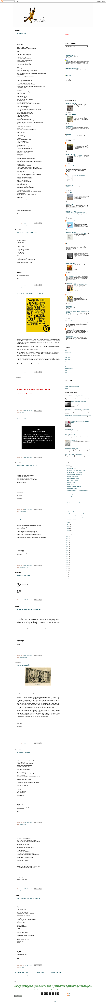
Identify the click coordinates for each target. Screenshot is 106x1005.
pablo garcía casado (24, 567)
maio (68, 526)
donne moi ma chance (71, 165)
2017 (67, 552)
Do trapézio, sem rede (71, 243)
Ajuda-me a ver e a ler (71, 103)
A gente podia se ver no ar (72, 320)
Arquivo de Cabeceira (71, 192)
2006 (67, 574)
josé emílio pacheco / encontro (73, 496)
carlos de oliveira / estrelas (72, 498)
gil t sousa (71, 993)
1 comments (29, 284)
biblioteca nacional (68, 382)
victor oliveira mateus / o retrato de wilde (75, 500)
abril (68, 528)
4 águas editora (68, 352)
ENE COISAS (69, 306)
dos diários (68, 61)
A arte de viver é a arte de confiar (80, 233)
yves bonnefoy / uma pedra (72, 494)
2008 (67, 570)
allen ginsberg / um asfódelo (72, 509)
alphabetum (67, 353)
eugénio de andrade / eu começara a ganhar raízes (77, 513)
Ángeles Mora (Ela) (77, 144)
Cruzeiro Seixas (69, 307)
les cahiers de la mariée (71, 211)
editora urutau (67, 366)
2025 (67, 536)
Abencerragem (69, 126)
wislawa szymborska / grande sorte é (74, 474)
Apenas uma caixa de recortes (72, 294)
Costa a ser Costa (69, 127)
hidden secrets (74, 440)
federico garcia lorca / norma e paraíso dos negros (77, 515)
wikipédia (66, 388)
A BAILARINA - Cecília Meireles (80, 175)
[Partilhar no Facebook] (40, 223)
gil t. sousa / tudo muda (23, 575)
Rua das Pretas (69, 142)
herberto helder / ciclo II (69, 429)
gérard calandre (23, 890)
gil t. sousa (22, 412)
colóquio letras (67, 384)
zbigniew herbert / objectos (72, 480)
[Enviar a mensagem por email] (35, 223)
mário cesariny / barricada (70, 434)
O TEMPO (68, 186)
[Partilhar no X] (38, 223)
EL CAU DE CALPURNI (71, 114)
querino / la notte (21, 33)
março (68, 530)
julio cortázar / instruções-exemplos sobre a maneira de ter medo (78, 415)
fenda (66, 370)
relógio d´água (67, 375)
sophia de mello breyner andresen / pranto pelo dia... (77, 490)
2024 (67, 538)
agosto (68, 466)
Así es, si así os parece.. (71, 329)
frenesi (66, 372)
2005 (67, 576)
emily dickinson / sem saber (72, 507)
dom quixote (67, 363)
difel (65, 361)
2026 (67, 465)
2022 (67, 542)
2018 (67, 550)
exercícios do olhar (70, 55)
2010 (67, 566)
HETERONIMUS (69, 336)
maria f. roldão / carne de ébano (73, 503)
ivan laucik (22, 967)
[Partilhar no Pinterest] (41, 223)
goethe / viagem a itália (23, 665)
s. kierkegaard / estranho (72, 488)
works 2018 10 (69, 56)
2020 (67, 546)
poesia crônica (69, 174)
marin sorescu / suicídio (23, 752)
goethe (21, 745)
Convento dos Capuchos (71, 337)
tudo (67, 60)
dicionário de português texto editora (72, 386)
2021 (67, 544)
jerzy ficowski (22, 286)
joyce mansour (23, 511)
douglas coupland (23, 657)
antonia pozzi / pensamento (72, 476)
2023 (67, 540)
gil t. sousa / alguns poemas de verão (74, 492)
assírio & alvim (67, 357)
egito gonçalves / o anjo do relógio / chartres (73, 454)
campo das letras (68, 359)
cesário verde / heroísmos (72, 519)
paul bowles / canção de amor (73, 478)
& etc (66, 350)
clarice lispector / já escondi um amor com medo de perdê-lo (77, 409)
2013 (67, 560)
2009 (67, 568)
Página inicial (40, 972)
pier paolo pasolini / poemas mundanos (74, 472)
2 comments (29, 655)
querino (27, 224)
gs (69, 995)
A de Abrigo (76, 193)
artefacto (66, 355)
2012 (67, 562)
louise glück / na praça (71, 468)
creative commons (26, 998)
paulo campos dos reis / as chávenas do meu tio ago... (78, 505)
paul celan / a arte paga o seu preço (74, 486)
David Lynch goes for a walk (71, 276)
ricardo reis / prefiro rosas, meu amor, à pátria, (74, 395)
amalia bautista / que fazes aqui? (71, 448)
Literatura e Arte (69, 185)
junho (68, 524)
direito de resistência (23, 419)
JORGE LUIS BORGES (78, 155)
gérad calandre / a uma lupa (25, 832)
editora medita (67, 364)
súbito (67, 252)
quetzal (66, 374)
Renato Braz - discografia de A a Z (80, 284)
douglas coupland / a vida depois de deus (29, 609)
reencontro (68, 69)
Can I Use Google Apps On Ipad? (73, 313)
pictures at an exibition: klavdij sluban (78, 401)
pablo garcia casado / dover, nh (26, 519)
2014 (67, 558)
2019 (67, 548)
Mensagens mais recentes (22, 972)
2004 (67, 577)
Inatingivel (68, 134)
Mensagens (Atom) (24, 975)
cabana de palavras (70, 263)
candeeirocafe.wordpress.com (22, 212)
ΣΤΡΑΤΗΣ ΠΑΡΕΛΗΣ (70, 154)
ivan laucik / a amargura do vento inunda (28, 898)
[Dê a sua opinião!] (36, 223)
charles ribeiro (23, 224)
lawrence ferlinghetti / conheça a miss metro (76, 470)
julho (68, 522)
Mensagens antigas (56, 972)
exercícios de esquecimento (72, 68)
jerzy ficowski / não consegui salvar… (28, 232)
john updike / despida (71, 482)
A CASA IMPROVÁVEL (71, 232)
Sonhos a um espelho (71, 220)
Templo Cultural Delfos (71, 283)
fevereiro (69, 532)
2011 (67, 564)
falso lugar (22, 601)
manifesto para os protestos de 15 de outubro (30, 293)
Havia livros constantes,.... (71, 135)
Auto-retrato (69, 275)
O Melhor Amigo (69, 204)
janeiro (68, 534)
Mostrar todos (89, 343)
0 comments (29, 222)
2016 (67, 554)
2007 (67, 572)
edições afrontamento (69, 368)
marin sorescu (23, 824)
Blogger (56, 1001)
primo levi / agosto (70, 484)
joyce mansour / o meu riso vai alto (27, 465)
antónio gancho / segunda (72, 511)
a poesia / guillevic (70, 76)
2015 (67, 556)
